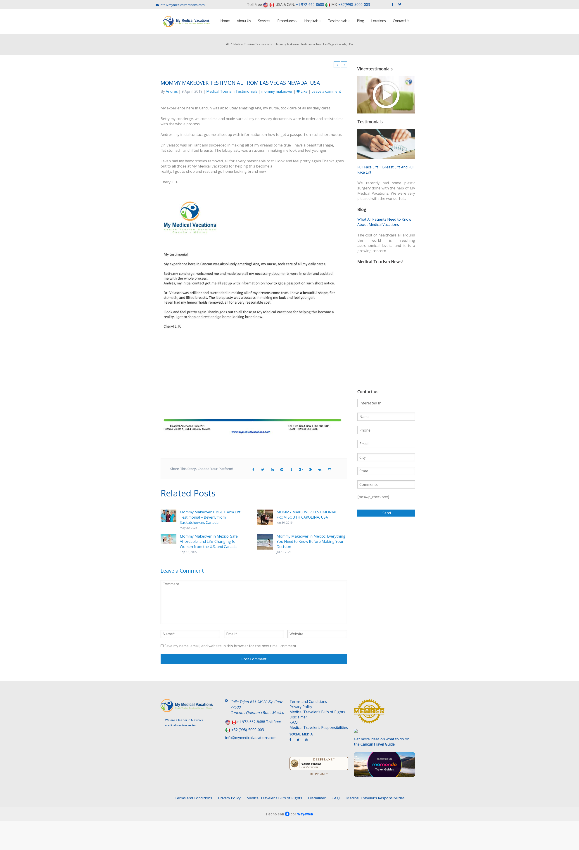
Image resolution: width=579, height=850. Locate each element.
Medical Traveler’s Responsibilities (319, 727)
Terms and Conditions (308, 701)
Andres (172, 91)
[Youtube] (308, 741)
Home (225, 20)
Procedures (286, 20)
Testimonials (338, 20)
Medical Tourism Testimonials (252, 44)
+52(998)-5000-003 (354, 4)
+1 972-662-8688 (310, 4)
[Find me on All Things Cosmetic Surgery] (384, 713)
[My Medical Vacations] (186, 21)
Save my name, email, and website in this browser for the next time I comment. (230, 645)
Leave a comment (326, 91)
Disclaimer (298, 717)
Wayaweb (305, 814)
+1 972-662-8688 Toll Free (259, 721)
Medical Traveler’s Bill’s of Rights (317, 711)
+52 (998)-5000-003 (247, 729)
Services (264, 20)
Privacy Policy (301, 706)
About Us (244, 20)
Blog (360, 20)
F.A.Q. (294, 722)
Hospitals (311, 20)
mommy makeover (277, 91)
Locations (378, 20)
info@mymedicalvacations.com (182, 5)
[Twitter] (300, 741)
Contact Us (401, 20)
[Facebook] (293, 741)
